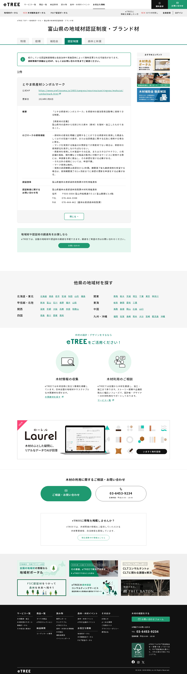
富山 (49, 302)
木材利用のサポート (25, 622)
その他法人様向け (24, 628)
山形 (77, 296)
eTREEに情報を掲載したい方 (130, 12)
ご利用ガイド (107, 625)
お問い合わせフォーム (152, 619)
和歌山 (75, 308)
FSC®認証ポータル (59, 12)
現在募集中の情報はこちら (93, 537)
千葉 (141, 296)
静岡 (122, 302)
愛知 (128, 302)
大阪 (55, 308)
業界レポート (61, 619)
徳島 (42, 315)
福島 (83, 296)
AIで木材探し (149, 12)
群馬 (116, 296)
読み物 (64, 4)
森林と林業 (95, 41)
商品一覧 (43, 4)
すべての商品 (42, 619)
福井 (68, 302)
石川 (55, 302)
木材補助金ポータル (34, 12)
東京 (148, 296)
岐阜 (116, 302)
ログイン (179, 12)
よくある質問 (107, 622)
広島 (135, 308)
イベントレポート (63, 638)
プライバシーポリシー (110, 628)
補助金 (54, 41)
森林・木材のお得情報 (65, 628)
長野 (62, 302)
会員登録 (167, 12)
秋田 (70, 296)
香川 (49, 315)
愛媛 (55, 315)
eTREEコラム (61, 625)
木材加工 (59, 632)
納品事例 (54, 4)
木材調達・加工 (23, 619)
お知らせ (105, 619)
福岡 (116, 316)
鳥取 (116, 308)
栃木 (122, 296)
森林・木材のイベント (80, 4)
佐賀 (122, 316)
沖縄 (163, 316)
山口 (141, 308)
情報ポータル (22, 625)
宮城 (64, 296)
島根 (122, 308)
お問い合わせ (74, 245)
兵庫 (62, 308)
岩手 (57, 296)
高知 (62, 315)
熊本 (135, 316)
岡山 (128, 308)
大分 (141, 316)
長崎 (128, 316)
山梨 (74, 302)
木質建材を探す (53, 396)
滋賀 (42, 308)
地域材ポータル (11, 12)
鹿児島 (155, 316)
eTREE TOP (22, 20)
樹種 (38, 41)
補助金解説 (60, 635)
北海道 (43, 296)
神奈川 (155, 296)
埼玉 (135, 296)
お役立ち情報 (99, 4)
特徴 (23, 41)
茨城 (128, 296)
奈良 (68, 308)
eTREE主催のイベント (86, 622)
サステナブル (61, 622)
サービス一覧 (30, 4)
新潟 (42, 302)
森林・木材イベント (85, 619)
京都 (49, 308)
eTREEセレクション (45, 622)
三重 (135, 302)
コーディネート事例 (44, 633)
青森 (51, 296)
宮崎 (148, 316)
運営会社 (105, 632)
